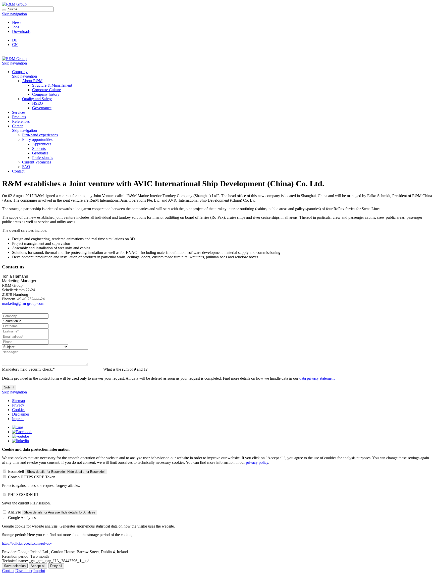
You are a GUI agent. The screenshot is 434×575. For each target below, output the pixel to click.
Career (17, 126)
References (21, 121)
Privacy (18, 405)
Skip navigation (14, 14)
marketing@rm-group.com (23, 303)
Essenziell (16, 471)
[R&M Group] (14, 4)
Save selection (15, 566)
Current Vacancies (36, 162)
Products (19, 117)
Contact (18, 171)
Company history (46, 94)
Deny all (56, 566)
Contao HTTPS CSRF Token (31, 477)
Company (20, 72)
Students (39, 148)
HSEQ (37, 103)
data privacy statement (317, 378)
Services (18, 112)
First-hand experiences (40, 135)
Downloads (21, 31)
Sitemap (18, 400)
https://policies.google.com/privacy (26, 543)
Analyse (14, 512)
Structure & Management (52, 85)
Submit (9, 387)
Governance (41, 108)
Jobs (15, 27)
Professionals (42, 157)
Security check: (28, 369)
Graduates (40, 153)
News (16, 22)
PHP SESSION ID (23, 494)
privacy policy (257, 462)
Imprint (18, 419)
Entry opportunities (37, 139)
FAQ (26, 166)
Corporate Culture (46, 90)
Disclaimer (20, 414)
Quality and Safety (37, 99)
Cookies (18, 410)
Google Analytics (22, 517)
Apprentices (41, 144)
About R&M (32, 81)
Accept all (38, 566)
